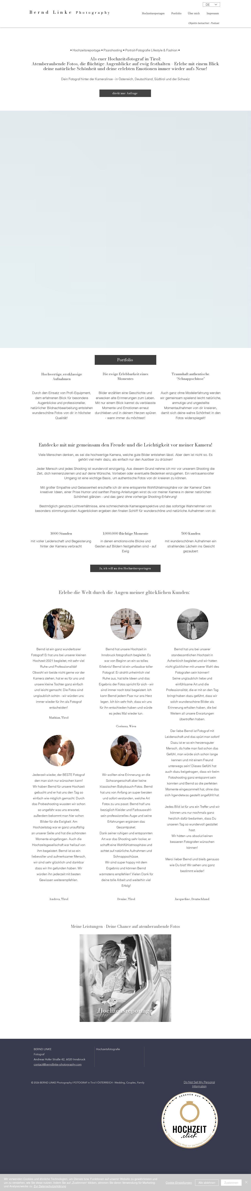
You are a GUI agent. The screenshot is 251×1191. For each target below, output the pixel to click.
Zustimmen (231, 1183)
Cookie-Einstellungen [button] (179, 1183)
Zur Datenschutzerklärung (50, 1186)
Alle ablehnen (206, 1183)
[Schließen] (246, 1182)
